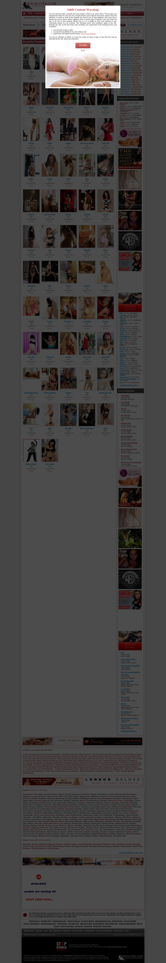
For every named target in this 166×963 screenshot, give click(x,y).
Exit (83, 50)
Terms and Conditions (88, 34)
